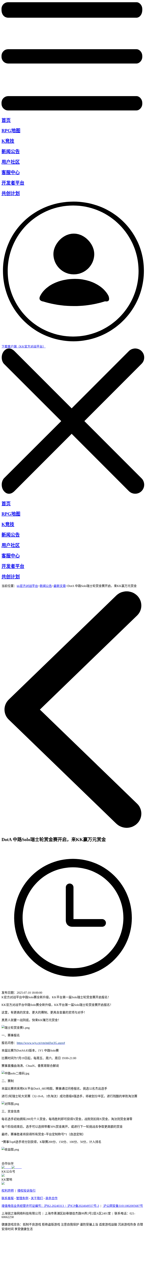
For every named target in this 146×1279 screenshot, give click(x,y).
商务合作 (51, 1198)
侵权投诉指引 (26, 1190)
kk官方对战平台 (27, 586)
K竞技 (8, 141)
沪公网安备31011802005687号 (123, 1205)
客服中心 (11, 172)
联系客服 (8, 1198)
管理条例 (22, 1198)
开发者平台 (13, 182)
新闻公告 (11, 151)
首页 (6, 120)
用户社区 (11, 161)
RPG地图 (11, 130)
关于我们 (37, 1198)
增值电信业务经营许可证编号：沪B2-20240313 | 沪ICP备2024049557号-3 (50, 1205)
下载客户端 (24, 346)
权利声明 (8, 1190)
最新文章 (60, 586)
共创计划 (11, 193)
